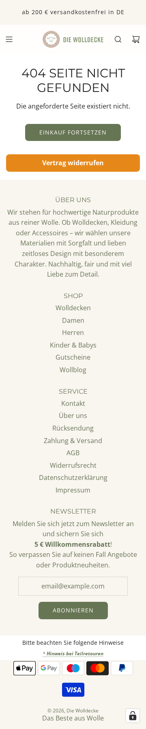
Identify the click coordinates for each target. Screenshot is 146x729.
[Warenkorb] (136, 39)
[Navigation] (9, 39)
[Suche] (118, 39)
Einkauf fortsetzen (73, 132)
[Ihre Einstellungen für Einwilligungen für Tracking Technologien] (133, 716)
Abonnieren (73, 610)
